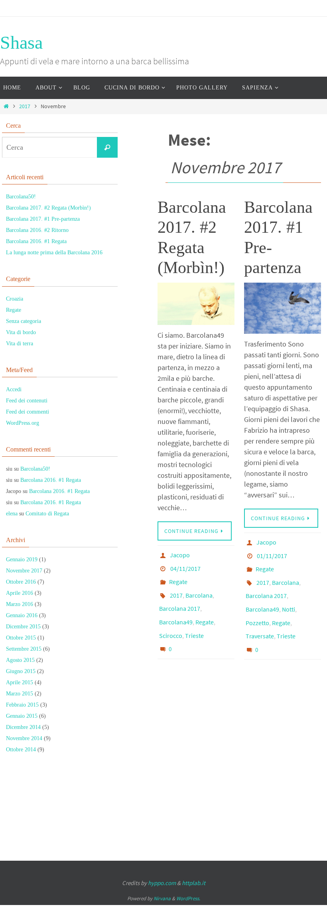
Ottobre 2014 (21, 750)
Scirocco (170, 621)
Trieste (194, 621)
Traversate (260, 620)
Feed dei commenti (27, 412)
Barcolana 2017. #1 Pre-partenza (43, 219)
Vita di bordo (21, 332)
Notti (288, 597)
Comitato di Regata (47, 514)
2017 (24, 106)
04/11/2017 (185, 565)
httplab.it (193, 883)
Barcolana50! (21, 197)
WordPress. (188, 898)
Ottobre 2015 (21, 638)
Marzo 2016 (19, 604)
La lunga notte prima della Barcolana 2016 (54, 252)
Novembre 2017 (24, 571)
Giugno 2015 (20, 671)
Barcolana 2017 (179, 599)
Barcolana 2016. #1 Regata (36, 241)
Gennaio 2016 (21, 615)
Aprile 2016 (19, 593)
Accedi (14, 389)
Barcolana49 (176, 610)
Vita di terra (19, 344)
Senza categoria (23, 321)
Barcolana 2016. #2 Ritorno (37, 230)
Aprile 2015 (19, 682)
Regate (178, 576)
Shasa (21, 42)
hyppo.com (162, 883)
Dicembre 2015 (23, 627)
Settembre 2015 (23, 649)
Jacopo (180, 554)
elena (12, 514)
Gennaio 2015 (21, 716)
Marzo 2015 (19, 694)
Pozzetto (257, 608)
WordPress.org (22, 423)
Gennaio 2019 (21, 559)
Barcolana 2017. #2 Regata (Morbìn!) (48, 208)
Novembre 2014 (24, 738)
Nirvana (162, 898)
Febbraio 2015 (22, 705)
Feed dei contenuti (26, 401)
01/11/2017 (272, 553)
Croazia (14, 299)
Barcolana (199, 588)
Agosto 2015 (20, 660)
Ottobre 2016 (21, 582)
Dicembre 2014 (23, 727)
